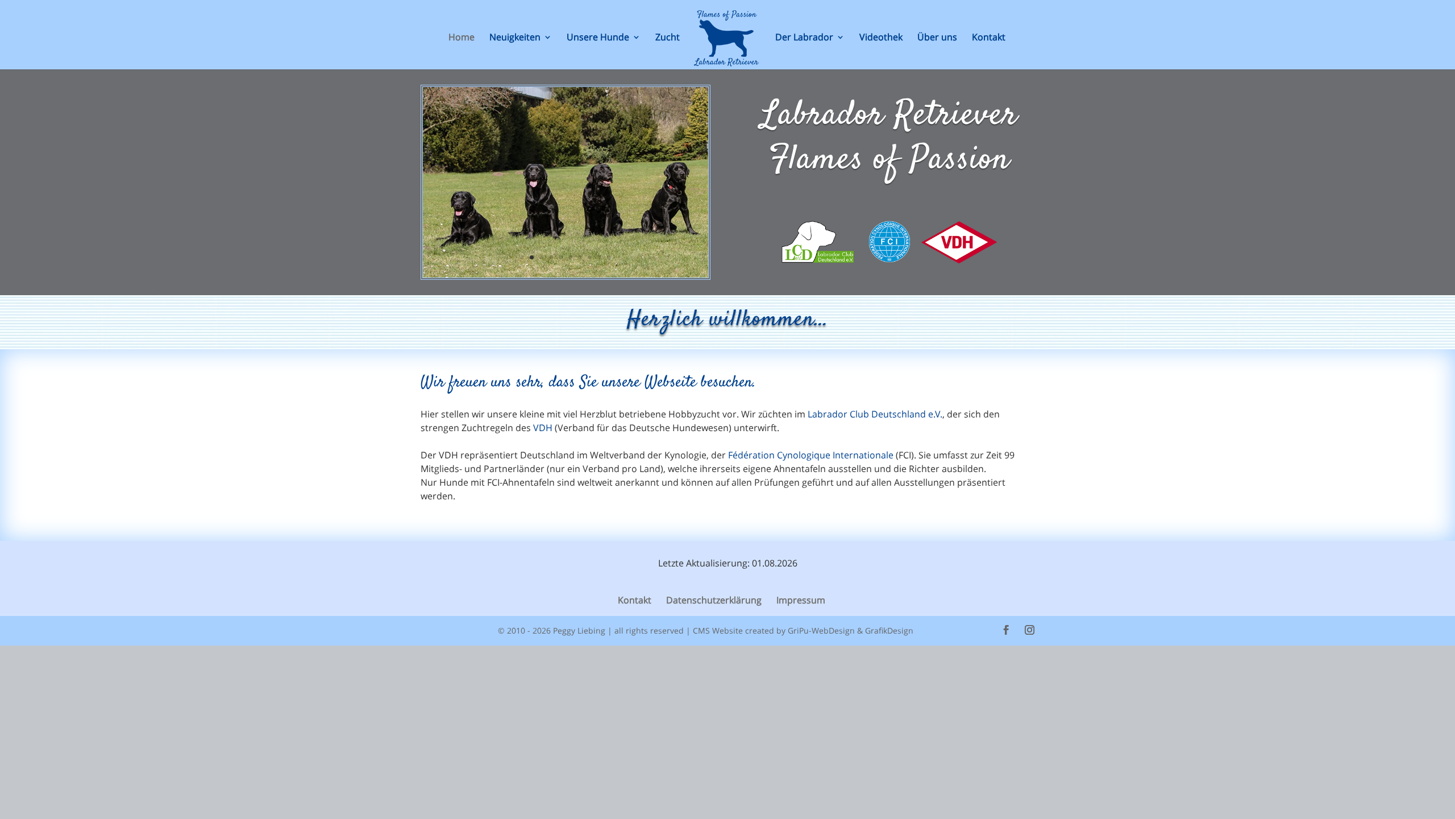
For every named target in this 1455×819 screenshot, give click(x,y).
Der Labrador (804, 38)
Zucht (667, 38)
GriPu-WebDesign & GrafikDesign (850, 630)
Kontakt (988, 38)
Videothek (881, 38)
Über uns (937, 38)
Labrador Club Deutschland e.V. (875, 414)
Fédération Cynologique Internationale (810, 455)
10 (609, 257)
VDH (542, 427)
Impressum (800, 600)
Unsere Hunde (598, 38)
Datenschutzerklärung (714, 600)
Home (461, 38)
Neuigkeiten (515, 38)
